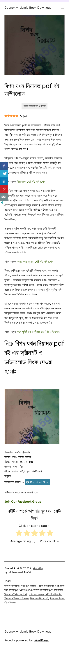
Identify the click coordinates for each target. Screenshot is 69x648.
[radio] (19, 534)
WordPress (41, 640)
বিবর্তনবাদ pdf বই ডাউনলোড (31, 181)
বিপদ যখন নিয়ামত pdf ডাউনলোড (48, 589)
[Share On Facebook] (4, 166)
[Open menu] (62, 7)
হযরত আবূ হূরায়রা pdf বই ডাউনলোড (35, 261)
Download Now (39, 482)
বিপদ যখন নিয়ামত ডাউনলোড (16, 598)
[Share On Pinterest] (4, 189)
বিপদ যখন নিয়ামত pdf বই (15, 594)
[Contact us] (4, 197)
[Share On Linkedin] (4, 181)
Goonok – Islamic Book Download (28, 7)
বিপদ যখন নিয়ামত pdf (49, 585)
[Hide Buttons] (2, 203)
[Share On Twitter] (4, 174)
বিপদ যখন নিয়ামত (11, 585)
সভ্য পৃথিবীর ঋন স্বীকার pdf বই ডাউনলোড (38, 331)
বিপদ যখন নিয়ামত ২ (29, 585)
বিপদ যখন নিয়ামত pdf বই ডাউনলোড (45, 594)
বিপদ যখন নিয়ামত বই (39, 598)
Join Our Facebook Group (22, 501)
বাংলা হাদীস (38, 568)
